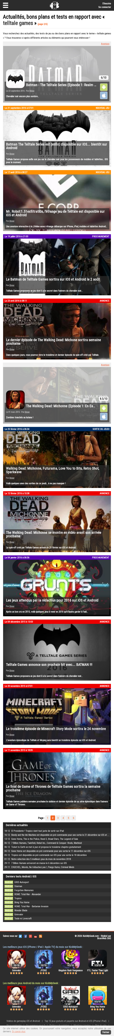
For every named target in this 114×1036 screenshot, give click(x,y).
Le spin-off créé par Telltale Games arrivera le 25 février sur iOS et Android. (41, 547)
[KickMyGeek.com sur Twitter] (20, 936)
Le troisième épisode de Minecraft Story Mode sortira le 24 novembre (56, 729)
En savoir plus (18, 1031)
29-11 (35, 863)
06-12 (43, 843)
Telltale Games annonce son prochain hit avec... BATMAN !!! (49, 665)
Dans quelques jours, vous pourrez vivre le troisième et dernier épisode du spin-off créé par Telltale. (52, 354)
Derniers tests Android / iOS (21, 876)
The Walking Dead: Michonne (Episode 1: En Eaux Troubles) (68, 406)
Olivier (31, 91)
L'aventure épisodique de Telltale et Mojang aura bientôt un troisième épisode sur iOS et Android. (51, 740)
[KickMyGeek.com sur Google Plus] (30, 936)
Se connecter (104, 7)
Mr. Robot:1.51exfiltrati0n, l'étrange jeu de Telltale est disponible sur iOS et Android (55, 213)
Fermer (105, 1032)
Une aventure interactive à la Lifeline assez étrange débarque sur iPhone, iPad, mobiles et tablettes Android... (56, 226)
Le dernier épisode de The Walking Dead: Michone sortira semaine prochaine (53, 342)
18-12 (34, 830)
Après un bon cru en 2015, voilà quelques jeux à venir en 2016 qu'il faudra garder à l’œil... (47, 611)
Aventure (105, 43)
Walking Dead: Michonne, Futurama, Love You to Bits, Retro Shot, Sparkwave (52, 470)
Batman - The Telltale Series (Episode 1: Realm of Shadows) (69, 85)
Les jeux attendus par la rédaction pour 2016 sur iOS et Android (52, 600)
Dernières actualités (17, 825)
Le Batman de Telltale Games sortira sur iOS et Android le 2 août (53, 279)
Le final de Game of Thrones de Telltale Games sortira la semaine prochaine (53, 788)
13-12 (41, 839)
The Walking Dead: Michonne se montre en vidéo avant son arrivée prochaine (53, 534)
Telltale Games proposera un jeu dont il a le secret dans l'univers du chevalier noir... (44, 290)
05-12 (45, 855)
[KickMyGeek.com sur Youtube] (35, 936)
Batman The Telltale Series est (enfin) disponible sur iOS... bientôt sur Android (56, 146)
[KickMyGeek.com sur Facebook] (25, 936)
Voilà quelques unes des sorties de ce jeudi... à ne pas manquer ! (36, 483)
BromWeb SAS (104, 938)
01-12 (37, 859)
